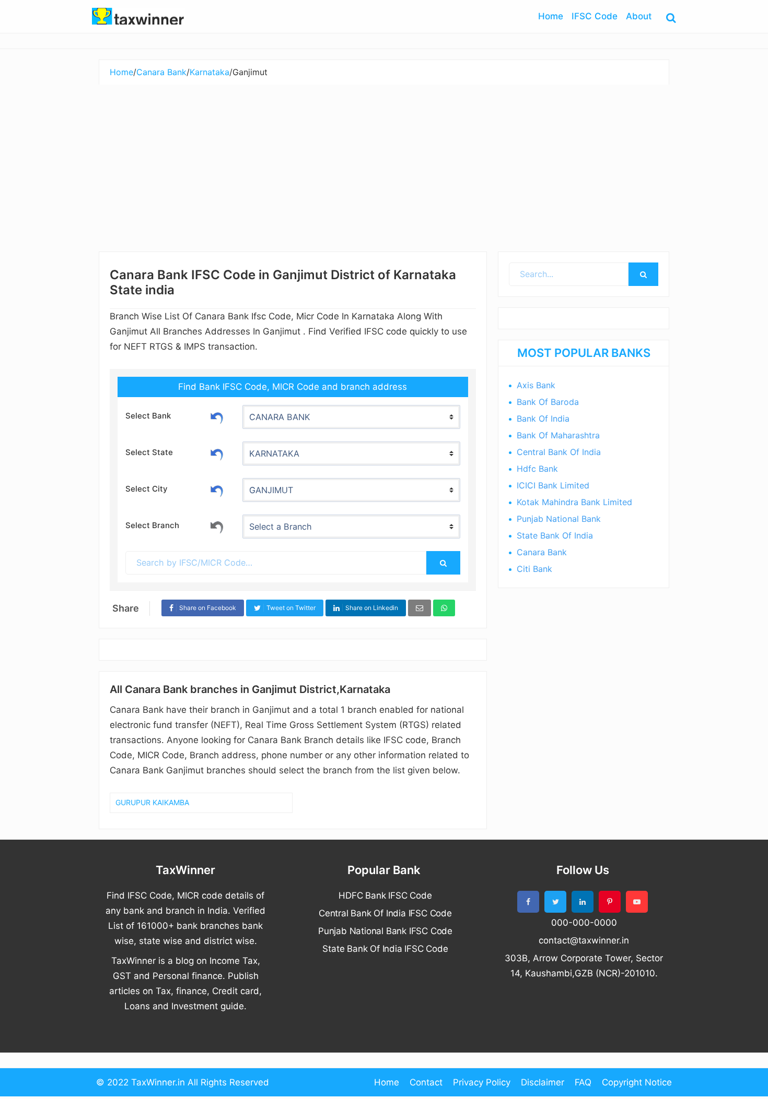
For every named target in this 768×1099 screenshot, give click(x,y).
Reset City (217, 489)
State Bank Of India (555, 535)
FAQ (583, 1082)
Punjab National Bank (559, 518)
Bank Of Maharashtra (558, 435)
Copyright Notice (637, 1082)
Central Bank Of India (559, 452)
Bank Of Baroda (548, 402)
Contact (426, 1082)
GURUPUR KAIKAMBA (152, 802)
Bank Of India (543, 418)
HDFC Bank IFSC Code (385, 895)
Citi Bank (534, 569)
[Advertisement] (384, 163)
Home (386, 1082)
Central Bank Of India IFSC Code (385, 913)
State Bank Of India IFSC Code (385, 948)
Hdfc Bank (537, 468)
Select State (149, 452)
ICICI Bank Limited (553, 485)
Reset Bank (217, 416)
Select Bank (148, 416)
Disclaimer (542, 1082)
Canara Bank (542, 552)
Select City (146, 489)
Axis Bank (536, 385)
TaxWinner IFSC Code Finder (138, 16)
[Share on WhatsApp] (444, 608)
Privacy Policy (481, 1082)
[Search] (443, 563)
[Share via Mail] (419, 608)
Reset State (217, 453)
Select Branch (152, 525)
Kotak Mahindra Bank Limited (574, 502)
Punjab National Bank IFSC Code (385, 931)
